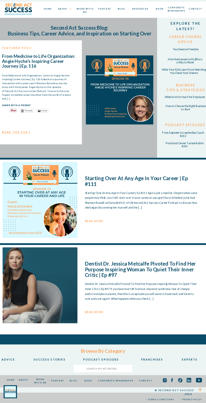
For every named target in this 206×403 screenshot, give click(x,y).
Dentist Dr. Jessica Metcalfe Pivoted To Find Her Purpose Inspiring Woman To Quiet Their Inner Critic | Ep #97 (140, 269)
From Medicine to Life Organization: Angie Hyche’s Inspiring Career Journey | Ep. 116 (38, 61)
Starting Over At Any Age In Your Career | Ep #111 (136, 181)
